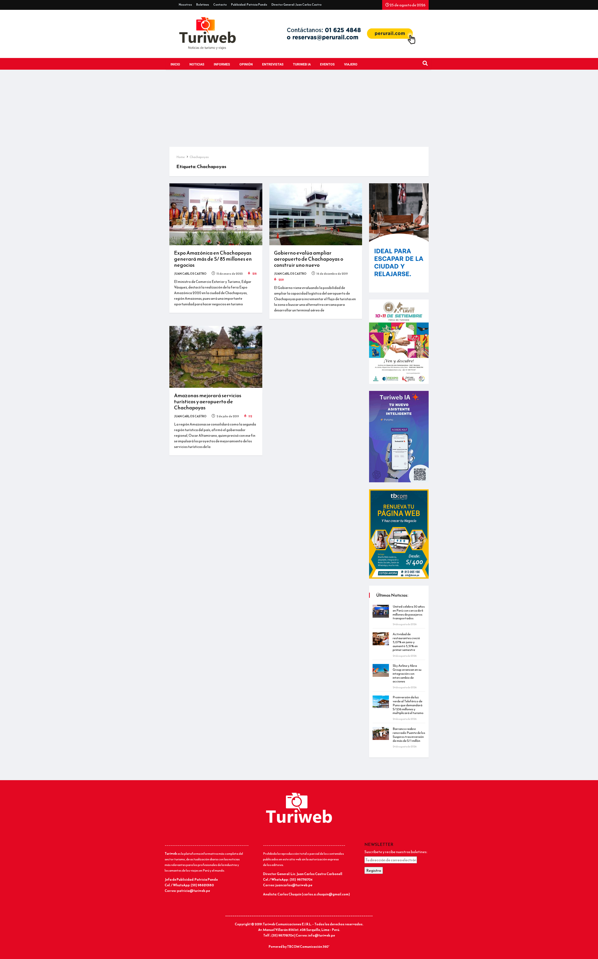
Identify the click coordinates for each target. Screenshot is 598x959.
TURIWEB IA (302, 64)
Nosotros (185, 5)
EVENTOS (327, 64)
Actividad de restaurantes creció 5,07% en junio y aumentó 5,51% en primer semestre (406, 642)
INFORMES (222, 64)
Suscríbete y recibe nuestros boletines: (395, 851)
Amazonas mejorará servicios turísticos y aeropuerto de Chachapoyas (207, 401)
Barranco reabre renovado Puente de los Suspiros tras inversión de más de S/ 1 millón (409, 734)
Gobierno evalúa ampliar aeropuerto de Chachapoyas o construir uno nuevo (308, 259)
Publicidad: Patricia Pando (249, 5)
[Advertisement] (299, 111)
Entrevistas (273, 64)
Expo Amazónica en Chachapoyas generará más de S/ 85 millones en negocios (213, 259)
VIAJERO (350, 64)
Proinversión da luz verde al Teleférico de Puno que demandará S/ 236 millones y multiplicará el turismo (408, 705)
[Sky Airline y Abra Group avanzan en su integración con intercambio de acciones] (381, 670)
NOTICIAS (196, 64)
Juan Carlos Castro (190, 274)
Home (180, 157)
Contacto (220, 5)
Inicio (175, 64)
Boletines (202, 5)
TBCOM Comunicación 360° (308, 946)
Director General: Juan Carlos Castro (296, 5)
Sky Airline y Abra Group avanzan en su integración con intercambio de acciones (407, 673)
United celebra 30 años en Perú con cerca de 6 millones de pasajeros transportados (409, 612)
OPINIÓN (246, 64)
